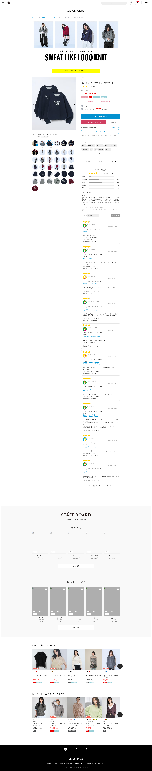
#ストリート (100, 145)
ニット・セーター (51, 17)
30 (107, 486)
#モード (84, 145)
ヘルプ (103, 763)
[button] (74, 105)
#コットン (100, 149)
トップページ (35, 17)
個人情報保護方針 (68, 763)
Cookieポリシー (78, 763)
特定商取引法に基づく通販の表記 (92, 763)
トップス (43, 17)
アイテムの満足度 (100, 170)
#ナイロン (108, 149)
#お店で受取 (85, 149)
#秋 (91, 149)
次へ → (112, 486)
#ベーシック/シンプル (110, 145)
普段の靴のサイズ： (88, 241)
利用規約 (55, 763)
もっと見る (76, 566)
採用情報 (61, 763)
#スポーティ (91, 145)
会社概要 (49, 763)
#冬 (95, 149)
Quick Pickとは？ (115, 127)
